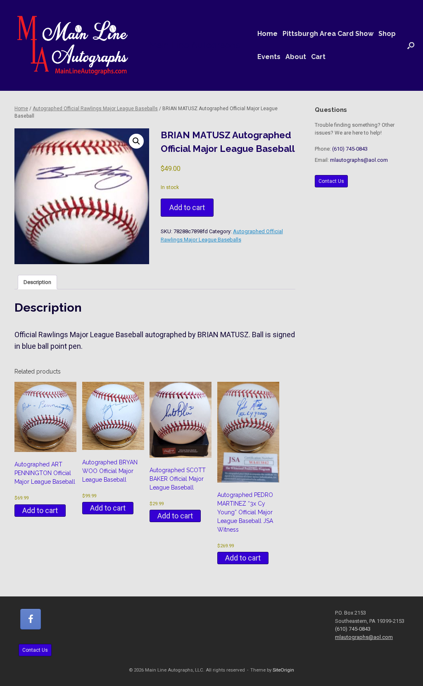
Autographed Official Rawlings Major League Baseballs (95, 108)
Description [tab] (37, 282)
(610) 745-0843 (350, 149)
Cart (318, 57)
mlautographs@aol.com (359, 160)
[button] (411, 45)
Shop (387, 34)
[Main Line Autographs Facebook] (30, 619)
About (295, 57)
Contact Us (331, 181)
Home (267, 34)
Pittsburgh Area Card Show (328, 34)
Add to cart (187, 207)
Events (268, 57)
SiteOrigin (283, 670)
